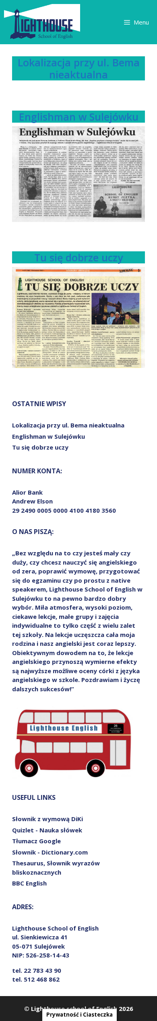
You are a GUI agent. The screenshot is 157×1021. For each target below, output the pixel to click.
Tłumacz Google (36, 841)
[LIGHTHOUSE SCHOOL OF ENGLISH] (42, 22)
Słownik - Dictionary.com (50, 852)
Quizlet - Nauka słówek (47, 830)
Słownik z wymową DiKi (47, 819)
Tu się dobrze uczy (78, 257)
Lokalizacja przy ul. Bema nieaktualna (79, 68)
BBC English (29, 883)
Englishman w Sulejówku (78, 116)
